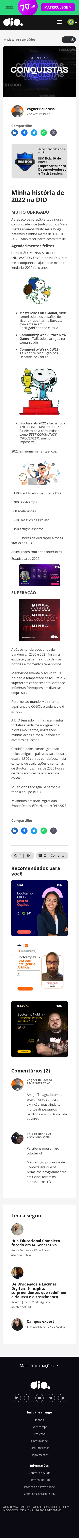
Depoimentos (40, 1455)
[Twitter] (34, 132)
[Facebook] (24, 132)
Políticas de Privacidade (39, 1487)
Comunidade (39, 1441)
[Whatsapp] (44, 132)
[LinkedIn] (14, 132)
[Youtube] (39, 1398)
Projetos (39, 1434)
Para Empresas (39, 1448)
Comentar (58, 855)
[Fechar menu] (59, 22)
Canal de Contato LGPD (39, 1494)
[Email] (53, 132)
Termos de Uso (39, 1480)
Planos (39, 1420)
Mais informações (37, 1365)
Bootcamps (39, 1427)
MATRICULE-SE (56, 7)
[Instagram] (62, 1398)
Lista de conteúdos (21, 39)
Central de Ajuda (39, 1473)
